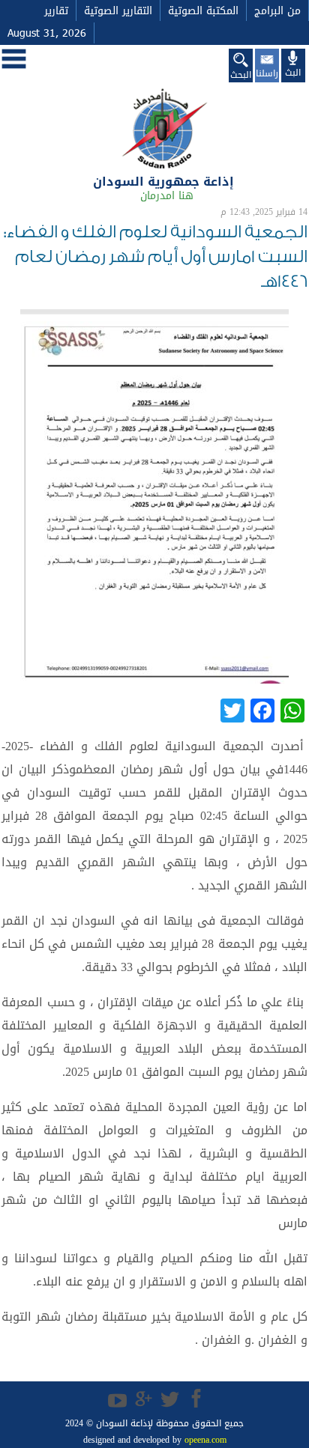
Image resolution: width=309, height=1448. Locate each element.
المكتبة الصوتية (203, 11)
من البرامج (277, 11)
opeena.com (204, 1440)
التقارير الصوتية (118, 11)
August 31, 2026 (47, 33)
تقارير (56, 11)
